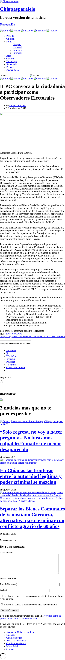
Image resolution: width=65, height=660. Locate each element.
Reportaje (17, 50)
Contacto (10, 649)
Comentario (7, 552)
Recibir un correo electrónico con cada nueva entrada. (30, 604)
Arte (8, 55)
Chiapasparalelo (17, 9)
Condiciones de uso (16, 643)
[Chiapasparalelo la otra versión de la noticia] (32, 1)
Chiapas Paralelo (17, 105)
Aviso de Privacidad (16, 640)
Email (8, 584)
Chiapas (17, 44)
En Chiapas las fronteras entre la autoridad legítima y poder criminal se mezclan (31, 476)
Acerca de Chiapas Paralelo (20, 632)
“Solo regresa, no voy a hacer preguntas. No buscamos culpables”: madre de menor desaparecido (31, 440)
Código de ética (14, 637)
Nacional (17, 47)
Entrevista (18, 53)
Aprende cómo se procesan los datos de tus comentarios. (30, 617)
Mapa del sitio (13, 646)
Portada (10, 36)
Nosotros (10, 635)
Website (4, 590)
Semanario (11, 64)
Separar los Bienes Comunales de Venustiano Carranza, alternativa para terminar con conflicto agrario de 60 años (32, 517)
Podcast (10, 67)
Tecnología (11, 61)
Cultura (10, 58)
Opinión (10, 38)
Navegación (7, 24)
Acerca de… (12, 70)
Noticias (10, 41)
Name (8, 578)
